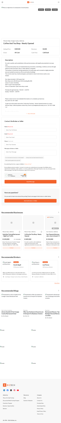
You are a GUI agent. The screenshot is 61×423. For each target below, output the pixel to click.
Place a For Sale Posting (8, 397)
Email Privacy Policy (41, 411)
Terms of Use (40, 414)
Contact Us (39, 400)
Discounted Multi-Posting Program (11, 400)
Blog (25, 397)
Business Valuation (28, 400)
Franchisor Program (7, 403)
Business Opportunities (8, 406)
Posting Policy (40, 403)
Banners (5, 408)
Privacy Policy (40, 408)
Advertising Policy (41, 406)
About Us (39, 397)
